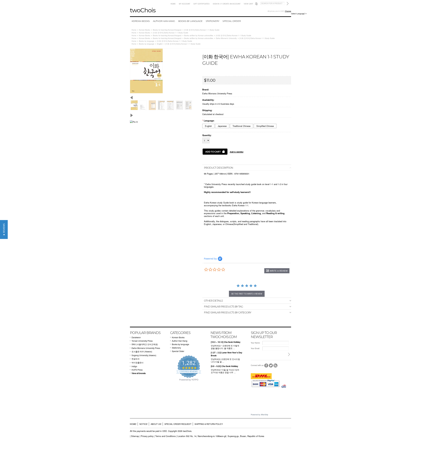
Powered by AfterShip (259, 414)
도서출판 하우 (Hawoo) (142, 351)
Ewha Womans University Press (217, 93)
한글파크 (135, 358)
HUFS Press (137, 369)
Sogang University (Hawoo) (144, 355)
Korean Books (141, 21)
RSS (275, 366)
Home (173, 3)
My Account (184, 3)
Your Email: (255, 348)
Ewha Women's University (226, 38)
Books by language (190, 21)
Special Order (232, 21)
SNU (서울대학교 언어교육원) (145, 344)
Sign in (216, 3)
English (160, 43)
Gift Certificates (201, 3)
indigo (134, 366)
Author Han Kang (164, 21)
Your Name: (255, 342)
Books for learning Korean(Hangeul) (167, 29)
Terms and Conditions (165, 436)
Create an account (231, 3)
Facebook (266, 366)
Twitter (271, 366)
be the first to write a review (246, 293)
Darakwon (136, 337)
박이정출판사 (137, 362)
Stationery (212, 21)
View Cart (248, 3)
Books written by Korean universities (198, 35)
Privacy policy (147, 436)
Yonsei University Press (142, 340)
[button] (276, 270)
